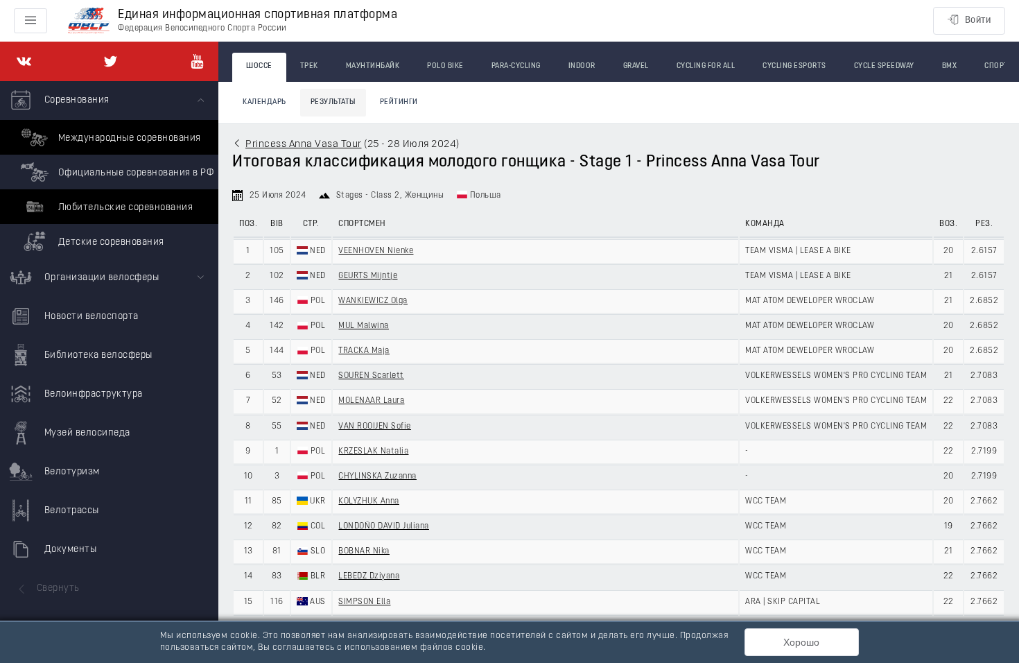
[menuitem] (109, 170)
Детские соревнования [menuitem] (109, 242)
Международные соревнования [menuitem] (128, 138)
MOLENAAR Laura (371, 401)
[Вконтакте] (24, 61)
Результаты (333, 102)
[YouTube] (197, 61)
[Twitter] (110, 61)
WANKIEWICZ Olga (373, 301)
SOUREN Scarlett (371, 376)
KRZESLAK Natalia (373, 451)
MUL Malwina (363, 326)
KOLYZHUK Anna (368, 501)
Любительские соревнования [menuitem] (124, 208)
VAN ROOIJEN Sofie (374, 426)
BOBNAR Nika (364, 551)
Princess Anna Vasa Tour (303, 144)
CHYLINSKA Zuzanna (377, 476)
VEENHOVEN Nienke (375, 251)
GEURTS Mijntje (367, 276)
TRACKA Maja (364, 351)
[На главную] (89, 21)
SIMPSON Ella (364, 602)
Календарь (264, 102)
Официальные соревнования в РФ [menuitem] (134, 173)
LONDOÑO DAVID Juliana (383, 526)
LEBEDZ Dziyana (368, 576)
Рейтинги (399, 102)
